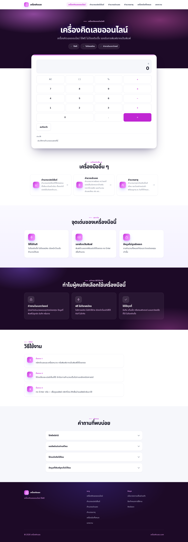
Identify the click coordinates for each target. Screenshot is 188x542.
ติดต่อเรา (131, 507)
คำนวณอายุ (128, 4)
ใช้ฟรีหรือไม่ (54, 435)
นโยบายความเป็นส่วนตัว (137, 496)
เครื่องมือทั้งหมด (144, 4)
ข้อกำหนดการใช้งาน (135, 501)
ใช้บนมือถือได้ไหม (56, 457)
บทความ (158, 4)
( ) (80, 79)
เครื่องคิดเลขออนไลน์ (77, 4)
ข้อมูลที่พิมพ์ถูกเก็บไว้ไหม (60, 467)
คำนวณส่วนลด (114, 4)
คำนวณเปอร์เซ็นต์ (97, 4)
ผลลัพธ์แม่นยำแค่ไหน (58, 446)
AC (50, 79)
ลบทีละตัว (44, 127)
